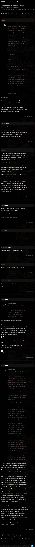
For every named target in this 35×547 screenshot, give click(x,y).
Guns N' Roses (13, 7)
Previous (7, 13)
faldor (3, 365)
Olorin (3, 20)
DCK (2, 230)
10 (16, 13)
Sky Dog (3, 123)
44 (2, 16)
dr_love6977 (4, 247)
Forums (4, 7)
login (22, 5)
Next (6, 16)
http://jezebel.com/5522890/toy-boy (9, 217)
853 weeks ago (28, 116)
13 (25, 13)
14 (28, 13)
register (18, 5)
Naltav (3, 299)
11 (19, 13)
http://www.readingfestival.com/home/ (9, 126)
